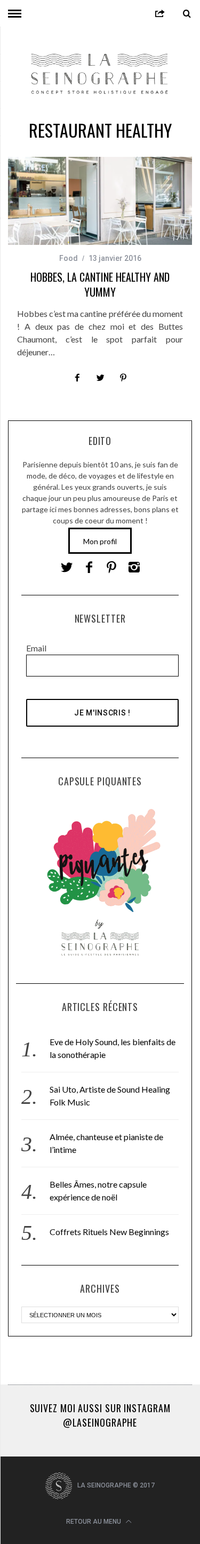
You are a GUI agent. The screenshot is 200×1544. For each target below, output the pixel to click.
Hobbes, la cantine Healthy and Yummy (100, 284)
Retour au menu (94, 1521)
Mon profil (100, 541)
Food (68, 258)
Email (36, 648)
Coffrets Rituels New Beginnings (109, 1232)
